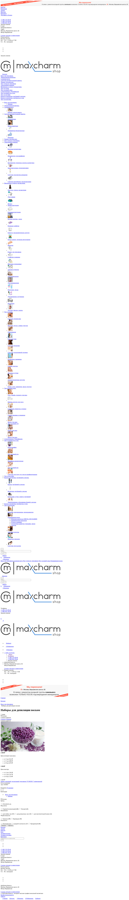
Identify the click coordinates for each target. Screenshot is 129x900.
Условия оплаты (5, 833)
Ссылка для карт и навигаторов (10, 35)
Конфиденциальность (7, 895)
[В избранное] (2, 790)
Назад (10, 654)
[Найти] (4, 553)
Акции (3, 829)
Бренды (3, 830)
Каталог (3, 827)
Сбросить (10, 825)
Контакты (4, 836)
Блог (2, 832)
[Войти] (1, 617)
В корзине (10, 788)
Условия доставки (6, 835)
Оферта (3, 896)
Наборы (10, 796)
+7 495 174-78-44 (6, 19)
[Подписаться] (2, 840)
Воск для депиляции (11, 794)
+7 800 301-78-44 (6, 23)
